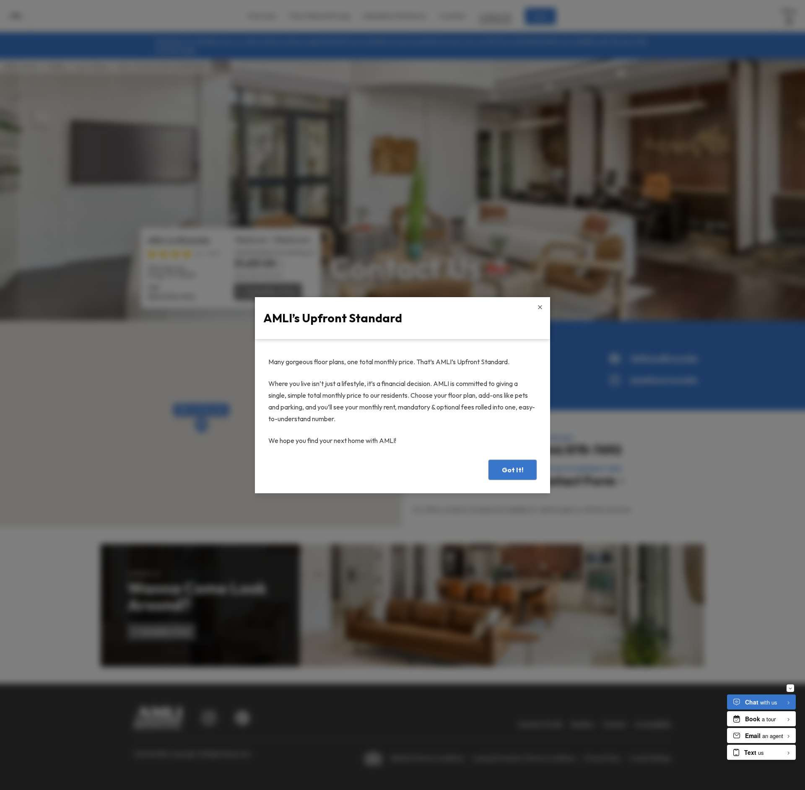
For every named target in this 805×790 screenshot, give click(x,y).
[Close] (540, 307)
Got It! (512, 470)
